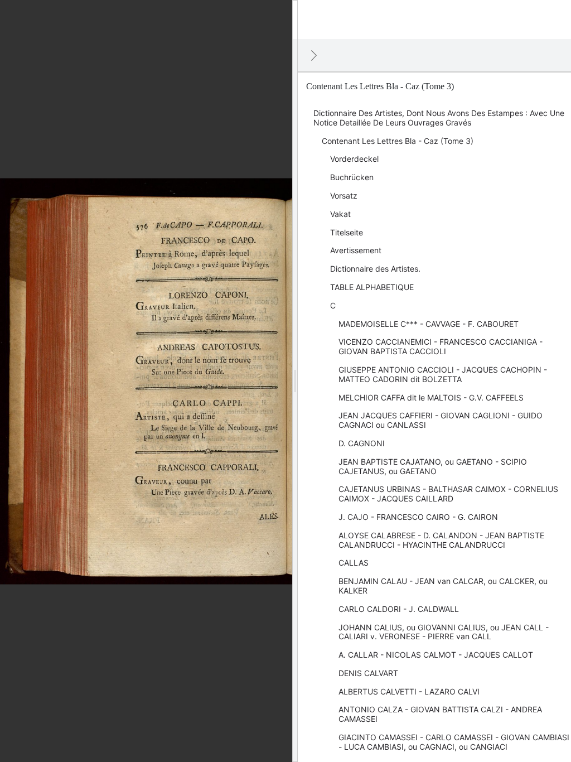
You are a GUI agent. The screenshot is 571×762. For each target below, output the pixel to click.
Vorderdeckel (354, 158)
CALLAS (353, 562)
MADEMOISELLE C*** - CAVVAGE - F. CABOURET (428, 324)
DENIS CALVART (368, 673)
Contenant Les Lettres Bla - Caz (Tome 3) (397, 141)
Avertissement (355, 250)
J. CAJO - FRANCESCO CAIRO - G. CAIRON (418, 517)
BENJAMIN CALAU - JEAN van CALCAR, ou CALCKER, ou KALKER (443, 585)
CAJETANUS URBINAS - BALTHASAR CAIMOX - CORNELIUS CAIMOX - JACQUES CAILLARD (448, 493)
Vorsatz (343, 195)
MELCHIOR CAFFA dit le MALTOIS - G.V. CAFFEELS (431, 397)
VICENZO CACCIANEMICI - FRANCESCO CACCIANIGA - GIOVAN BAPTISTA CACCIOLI (440, 346)
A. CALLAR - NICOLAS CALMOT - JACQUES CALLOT (435, 654)
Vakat (340, 214)
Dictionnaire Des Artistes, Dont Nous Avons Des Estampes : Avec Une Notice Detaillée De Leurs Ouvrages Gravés (438, 117)
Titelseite (346, 232)
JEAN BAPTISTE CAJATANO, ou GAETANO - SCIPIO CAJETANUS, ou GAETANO (432, 466)
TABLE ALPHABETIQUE (372, 287)
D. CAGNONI (361, 443)
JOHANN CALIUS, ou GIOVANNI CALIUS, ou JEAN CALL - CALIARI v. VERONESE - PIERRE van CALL (443, 632)
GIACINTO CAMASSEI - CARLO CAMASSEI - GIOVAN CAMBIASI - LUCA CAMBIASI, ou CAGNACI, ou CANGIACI (453, 741)
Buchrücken (352, 177)
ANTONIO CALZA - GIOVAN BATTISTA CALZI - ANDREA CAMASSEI (440, 714)
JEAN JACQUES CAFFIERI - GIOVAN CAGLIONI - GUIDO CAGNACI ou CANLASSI (440, 420)
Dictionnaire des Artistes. (375, 268)
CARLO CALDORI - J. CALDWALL (398, 609)
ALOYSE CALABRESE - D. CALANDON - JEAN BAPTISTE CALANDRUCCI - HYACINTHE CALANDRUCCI (441, 539)
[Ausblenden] (314, 55)
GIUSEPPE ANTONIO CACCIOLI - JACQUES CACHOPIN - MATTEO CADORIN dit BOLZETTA (442, 374)
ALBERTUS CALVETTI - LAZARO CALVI (409, 691)
